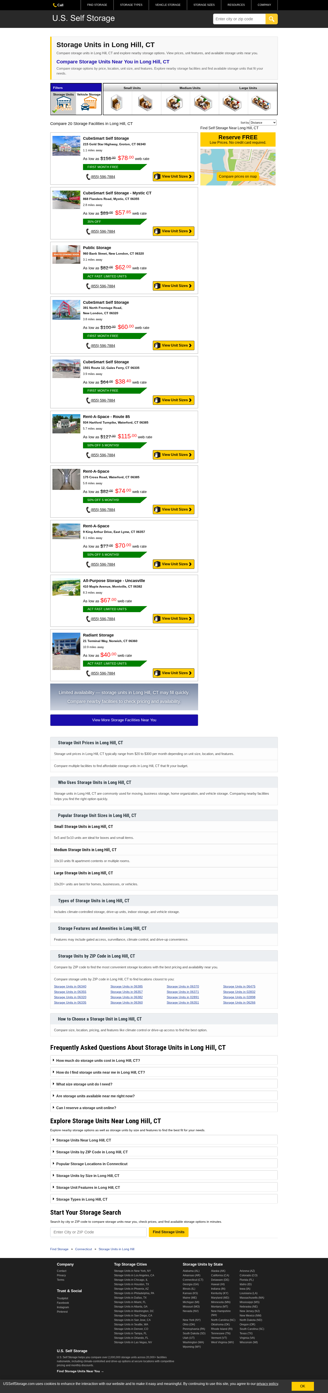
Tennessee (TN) (220, 1333)
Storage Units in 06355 (70, 992)
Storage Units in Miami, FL (130, 1302)
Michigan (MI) (191, 1302)
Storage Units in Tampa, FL (130, 1333)
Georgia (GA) (191, 1284)
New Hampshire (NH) (221, 1313)
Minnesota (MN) (220, 1302)
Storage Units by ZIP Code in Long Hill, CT (92, 1152)
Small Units (132, 88)
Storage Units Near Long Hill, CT (83, 1140)
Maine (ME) (190, 1297)
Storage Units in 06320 (70, 997)
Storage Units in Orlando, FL (131, 1337)
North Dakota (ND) (251, 1320)
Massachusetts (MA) (252, 1297)
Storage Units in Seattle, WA (131, 1324)
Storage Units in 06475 (239, 986)
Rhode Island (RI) (222, 1329)
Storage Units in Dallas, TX (130, 1297)
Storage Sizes (204, 4)
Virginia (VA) (247, 1337)
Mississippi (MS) (249, 1302)
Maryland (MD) (220, 1297)
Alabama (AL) (191, 1270)
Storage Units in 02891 (183, 997)
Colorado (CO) (248, 1275)
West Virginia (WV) (222, 1342)
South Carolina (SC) (252, 1329)
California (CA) (220, 1275)
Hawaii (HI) (218, 1284)
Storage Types (131, 4)
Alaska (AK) (218, 1270)
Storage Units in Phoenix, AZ (131, 1288)
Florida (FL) (247, 1279)
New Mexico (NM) (250, 1315)
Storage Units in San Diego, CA (133, 1315)
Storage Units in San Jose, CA (132, 1320)
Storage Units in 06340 (70, 986)
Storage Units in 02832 (239, 992)
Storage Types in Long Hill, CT (82, 1199)
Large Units (248, 88)
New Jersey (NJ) (250, 1311)
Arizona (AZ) (247, 1270)
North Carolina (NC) (223, 1320)
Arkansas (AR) (191, 1275)
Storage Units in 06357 (126, 992)
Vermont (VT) (219, 1337)
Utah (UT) (189, 1337)
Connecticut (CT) (193, 1279)
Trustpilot (62, 1298)
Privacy (61, 1275)
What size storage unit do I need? (84, 1084)
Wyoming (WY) (192, 1346)
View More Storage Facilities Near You (124, 720)
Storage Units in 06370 (183, 986)
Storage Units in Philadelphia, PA (134, 1293)
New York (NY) (192, 1320)
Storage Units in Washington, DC (134, 1311)
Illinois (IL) (189, 1288)
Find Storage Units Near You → (80, 1371)
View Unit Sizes (175, 176)
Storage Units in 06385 (126, 986)
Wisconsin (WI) (249, 1342)
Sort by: (245, 122)
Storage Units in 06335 (70, 1002)
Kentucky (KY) (219, 1293)
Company (264, 4)
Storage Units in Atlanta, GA (130, 1306)
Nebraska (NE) (249, 1306)
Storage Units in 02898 (239, 997)
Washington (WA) (193, 1342)
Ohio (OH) (189, 1324)
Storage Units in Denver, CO (131, 1329)
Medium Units (190, 88)
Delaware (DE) (220, 1279)
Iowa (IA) (245, 1288)
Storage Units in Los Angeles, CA (134, 1275)
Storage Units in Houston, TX (131, 1284)
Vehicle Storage (168, 4)
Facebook (63, 1302)
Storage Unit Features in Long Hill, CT (88, 1187)
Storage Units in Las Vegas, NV (133, 1342)
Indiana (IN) (218, 1288)
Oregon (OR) (247, 1324)
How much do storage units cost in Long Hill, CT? (98, 1060)
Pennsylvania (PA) (194, 1329)
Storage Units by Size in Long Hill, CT (87, 1176)
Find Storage (97, 4)
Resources (236, 4)
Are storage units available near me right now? (95, 1096)
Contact (61, 1270)
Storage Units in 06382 (126, 997)
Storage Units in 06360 (126, 1002)
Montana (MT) (219, 1306)
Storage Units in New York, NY (132, 1270)
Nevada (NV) (191, 1311)
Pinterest (62, 1311)
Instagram (63, 1307)
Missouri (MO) (191, 1306)
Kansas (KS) (190, 1293)
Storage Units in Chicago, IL (131, 1279)
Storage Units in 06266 (239, 1002)
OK (302, 1386)
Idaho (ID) (246, 1284)
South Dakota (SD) (194, 1333)
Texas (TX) (246, 1333)
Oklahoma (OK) (220, 1324)
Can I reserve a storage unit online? (86, 1108)
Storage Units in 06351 (183, 1002)
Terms (60, 1279)
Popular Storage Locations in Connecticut (91, 1164)
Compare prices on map (238, 176)
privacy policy (267, 1384)
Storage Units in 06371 (183, 992)
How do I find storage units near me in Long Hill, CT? (100, 1072)
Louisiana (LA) (248, 1293)
